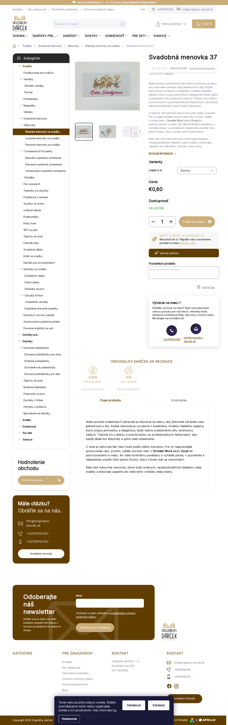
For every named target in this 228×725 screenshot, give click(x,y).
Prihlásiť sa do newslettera (95, 627)
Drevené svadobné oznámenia (43, 164)
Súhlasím (158, 705)
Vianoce (27, 439)
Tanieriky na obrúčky (36, 190)
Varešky (28, 79)
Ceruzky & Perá (33, 295)
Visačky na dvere (34, 203)
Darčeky (28, 341)
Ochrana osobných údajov (99, 9)
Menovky (29, 125)
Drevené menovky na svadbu (42, 144)
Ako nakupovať (37, 9)
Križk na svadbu (33, 256)
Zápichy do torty (33, 236)
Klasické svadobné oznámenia (43, 157)
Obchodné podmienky (64, 9)
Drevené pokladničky (36, 347)
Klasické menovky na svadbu (42, 131)
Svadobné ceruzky (36, 301)
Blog (65, 690)
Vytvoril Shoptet (178, 719)
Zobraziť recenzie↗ (92, 388)
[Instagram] (176, 685)
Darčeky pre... (31, 334)
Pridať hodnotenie (32, 480)
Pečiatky (29, 177)
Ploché (28, 92)
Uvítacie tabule (32, 210)
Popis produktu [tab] (110, 400)
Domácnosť (29, 426)
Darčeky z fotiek (33, 400)
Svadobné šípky (33, 249)
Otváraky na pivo (34, 288)
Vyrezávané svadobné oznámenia (45, 170)
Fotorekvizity (31, 242)
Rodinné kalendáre (35, 387)
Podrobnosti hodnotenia (202, 68)
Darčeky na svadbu (35, 269)
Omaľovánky (31, 282)
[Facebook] (169, 685)
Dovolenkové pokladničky (40, 367)
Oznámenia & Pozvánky (38, 151)
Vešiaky (28, 111)
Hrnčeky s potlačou (35, 406)
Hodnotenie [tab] (179, 400)
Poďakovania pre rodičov (39, 72)
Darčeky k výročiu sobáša (39, 315)
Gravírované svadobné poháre (42, 321)
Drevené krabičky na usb (38, 328)
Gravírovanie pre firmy (75, 684)
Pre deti (27, 432)
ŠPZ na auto (31, 229)
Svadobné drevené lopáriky (41, 308)
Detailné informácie (161, 153)
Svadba (27, 66)
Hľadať (122, 23)
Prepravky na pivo (34, 393)
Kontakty (18, 9)
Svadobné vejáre (34, 275)
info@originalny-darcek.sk (38, 523)
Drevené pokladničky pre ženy (42, 354)
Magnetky (29, 105)
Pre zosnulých (32, 184)
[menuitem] (21, 35)
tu (115, 710)
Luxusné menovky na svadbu (42, 138)
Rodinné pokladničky (36, 360)
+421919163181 (37, 533)
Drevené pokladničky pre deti (42, 373)
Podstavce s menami (36, 197)
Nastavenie (69, 719)
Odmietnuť (134, 705)
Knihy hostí (30, 223)
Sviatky (27, 419)
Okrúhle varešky (34, 85)
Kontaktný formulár (41, 553)
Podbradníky (31, 216)
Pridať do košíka (194, 221)
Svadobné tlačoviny (35, 118)
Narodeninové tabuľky (37, 413)
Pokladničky (31, 98)
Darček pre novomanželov (39, 262)
